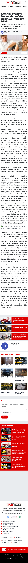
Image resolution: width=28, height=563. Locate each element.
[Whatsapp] (19, 517)
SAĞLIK (4, 539)
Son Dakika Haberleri (8, 531)
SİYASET (25, 6)
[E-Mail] (11, 348)
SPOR (9, 539)
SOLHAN (15, 542)
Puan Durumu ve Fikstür (8, 528)
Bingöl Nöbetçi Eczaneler (9, 521)
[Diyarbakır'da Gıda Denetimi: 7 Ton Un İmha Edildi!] (21, 386)
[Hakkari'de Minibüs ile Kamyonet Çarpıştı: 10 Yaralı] (7, 372)
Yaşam (9, 11)
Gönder (4, 417)
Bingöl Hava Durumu (8, 523)
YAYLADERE (18, 537)
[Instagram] (14, 517)
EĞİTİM (4, 540)
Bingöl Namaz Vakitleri (8, 524)
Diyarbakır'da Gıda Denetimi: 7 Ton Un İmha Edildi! (20, 392)
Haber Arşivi (6, 533)
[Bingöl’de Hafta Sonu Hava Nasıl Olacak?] (21, 360)
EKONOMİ (18, 6)
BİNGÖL (3, 6)
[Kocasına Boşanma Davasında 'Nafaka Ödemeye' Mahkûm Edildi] (14, 43)
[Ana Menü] (1, 2)
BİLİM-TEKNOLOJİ (18, 540)
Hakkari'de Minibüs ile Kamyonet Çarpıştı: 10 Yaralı (7, 378)
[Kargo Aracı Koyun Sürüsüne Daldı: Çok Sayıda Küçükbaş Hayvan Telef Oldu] (21, 372)
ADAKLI (10, 540)
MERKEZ (22, 539)
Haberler (3, 11)
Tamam (14, 561)
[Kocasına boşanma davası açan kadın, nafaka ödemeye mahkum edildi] (14, 227)
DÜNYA (4, 542)
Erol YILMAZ (13, 345)
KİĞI (9, 542)
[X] (11, 517)
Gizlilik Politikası (19, 558)
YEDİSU (20, 542)
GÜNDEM (10, 6)
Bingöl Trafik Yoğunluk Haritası (10, 526)
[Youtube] (16, 517)
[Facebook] (8, 517)
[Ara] (25, 2)
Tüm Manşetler (6, 529)
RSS (5, 549)
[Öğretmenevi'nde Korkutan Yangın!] (7, 360)
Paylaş (4, 52)
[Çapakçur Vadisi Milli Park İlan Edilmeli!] (7, 386)
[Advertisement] (14, 486)
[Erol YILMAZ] (4, 346)
